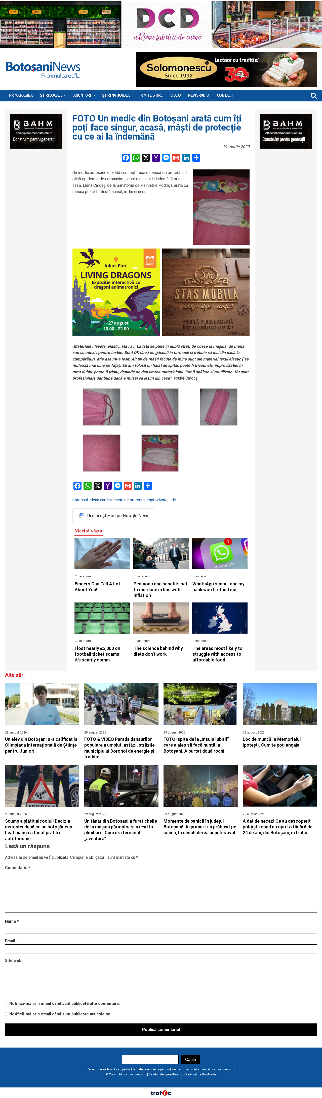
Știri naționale (116, 95)
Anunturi (82, 95)
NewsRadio (198, 95)
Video (175, 95)
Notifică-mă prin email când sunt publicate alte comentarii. (64, 1003)
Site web (13, 960)
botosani (80, 500)
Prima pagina (20, 95)
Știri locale (51, 95)
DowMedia (209, 1074)
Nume (12, 921)
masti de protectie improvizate (140, 500)
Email (11, 941)
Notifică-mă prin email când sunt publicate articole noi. (60, 1014)
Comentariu (17, 867)
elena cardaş (101, 500)
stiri (172, 500)
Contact (225, 95)
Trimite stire (150, 95)
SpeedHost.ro (174, 1074)
